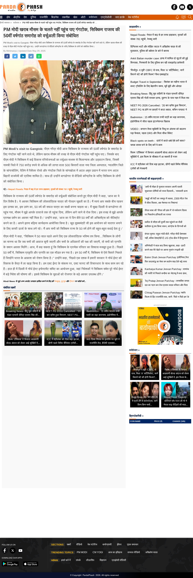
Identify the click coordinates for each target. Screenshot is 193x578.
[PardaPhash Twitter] (190, 9)
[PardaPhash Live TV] (184, 18)
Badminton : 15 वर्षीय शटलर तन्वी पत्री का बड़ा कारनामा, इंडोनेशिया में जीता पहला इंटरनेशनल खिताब (158, 119)
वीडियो (79, 544)
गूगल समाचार (132, 544)
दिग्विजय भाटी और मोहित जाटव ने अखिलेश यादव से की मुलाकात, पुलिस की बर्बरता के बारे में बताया (155, 48)
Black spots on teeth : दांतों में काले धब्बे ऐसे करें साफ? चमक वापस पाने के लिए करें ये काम (157, 142)
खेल (75, 17)
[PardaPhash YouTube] (182, 9)
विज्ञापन (103, 560)
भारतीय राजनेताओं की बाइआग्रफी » (146, 178)
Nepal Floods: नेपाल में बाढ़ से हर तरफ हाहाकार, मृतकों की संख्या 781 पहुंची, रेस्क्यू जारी (45, 189)
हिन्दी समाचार (5, 22)
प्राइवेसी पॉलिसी (119, 560)
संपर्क (78, 560)
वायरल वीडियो (134, 552)
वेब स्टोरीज (133, 17)
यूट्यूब (63, 281)
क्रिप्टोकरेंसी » (136, 415)
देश (25, 17)
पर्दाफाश (16, 22)
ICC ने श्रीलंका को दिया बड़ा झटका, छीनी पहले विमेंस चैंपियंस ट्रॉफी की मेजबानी (159, 166)
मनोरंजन (92, 17)
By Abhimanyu (10, 51)
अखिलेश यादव (151, 552)
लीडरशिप (90, 560)
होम (8, 17)
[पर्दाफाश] (21, 11)
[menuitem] (8, 17)
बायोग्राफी (107, 544)
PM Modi (82, 552)
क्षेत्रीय (16, 17)
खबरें (69, 544)
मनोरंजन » (134, 350)
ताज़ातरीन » (135, 26)
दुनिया (32, 17)
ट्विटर (72, 281)
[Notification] (177, 18)
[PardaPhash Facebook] (174, 9)
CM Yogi (98, 552)
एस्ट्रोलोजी (105, 17)
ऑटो (83, 17)
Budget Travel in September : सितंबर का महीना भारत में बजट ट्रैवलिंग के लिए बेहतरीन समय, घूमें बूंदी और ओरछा (158, 84)
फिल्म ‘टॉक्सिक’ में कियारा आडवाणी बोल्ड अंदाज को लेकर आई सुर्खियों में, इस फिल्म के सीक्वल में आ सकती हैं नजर (158, 154)
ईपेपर (119, 544)
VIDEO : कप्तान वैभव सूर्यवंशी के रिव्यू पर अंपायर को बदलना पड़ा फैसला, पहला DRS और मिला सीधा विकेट (158, 131)
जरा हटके (119, 17)
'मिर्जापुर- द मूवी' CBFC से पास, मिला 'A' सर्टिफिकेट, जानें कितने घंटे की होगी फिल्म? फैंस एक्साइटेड (157, 72)
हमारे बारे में (66, 560)
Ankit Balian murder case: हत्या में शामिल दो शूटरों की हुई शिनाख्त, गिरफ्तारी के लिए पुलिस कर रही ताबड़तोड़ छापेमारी (159, 60)
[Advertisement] (63, 384)
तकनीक (65, 17)
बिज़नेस (54, 17)
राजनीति (43, 17)
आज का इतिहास (115, 552)
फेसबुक (57, 281)
